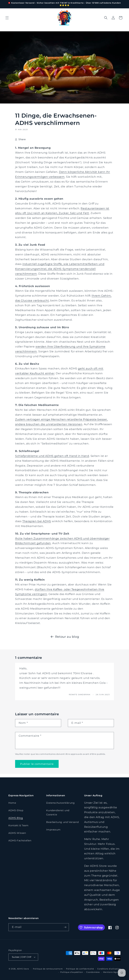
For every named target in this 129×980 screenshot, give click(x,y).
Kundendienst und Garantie (57, 812)
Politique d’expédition (71, 972)
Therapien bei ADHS (36, 521)
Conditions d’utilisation (109, 969)
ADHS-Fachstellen (19, 840)
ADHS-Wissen (17, 832)
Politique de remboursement (48, 969)
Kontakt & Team (18, 825)
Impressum (53, 829)
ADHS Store (23, 969)
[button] (7, 17)
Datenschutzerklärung (60, 802)
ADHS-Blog (15, 817)
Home (12, 802)
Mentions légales (112, 972)
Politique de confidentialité (80, 969)
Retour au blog (67, 637)
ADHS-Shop (15, 810)
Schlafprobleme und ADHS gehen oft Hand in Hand (52, 456)
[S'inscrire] (65, 927)
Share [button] (22, 139)
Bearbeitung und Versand (62, 822)
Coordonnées (93, 972)
